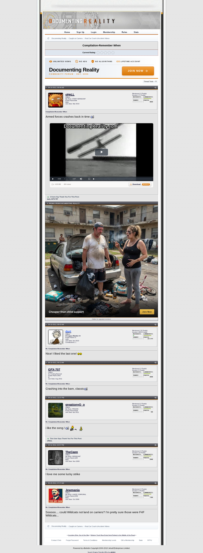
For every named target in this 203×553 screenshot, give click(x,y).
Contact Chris (56, 540)
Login (94, 32)
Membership (109, 32)
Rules (124, 32)
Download (141, 184)
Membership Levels (109, 540)
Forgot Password (72, 540)
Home (67, 32)
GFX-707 (54, 369)
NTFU (149, 540)
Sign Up (80, 32)
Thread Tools (149, 81)
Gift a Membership (127, 540)
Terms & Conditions (90, 540)
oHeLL (69, 94)
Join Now (135, 70)
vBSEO (112, 552)
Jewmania (72, 490)
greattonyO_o (75, 404)
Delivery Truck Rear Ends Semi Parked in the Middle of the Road (113, 535)
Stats (136, 32)
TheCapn (71, 452)
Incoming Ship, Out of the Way (78, 535)
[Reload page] (48, 38)
